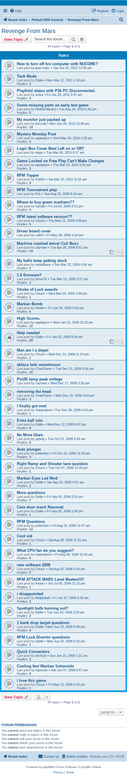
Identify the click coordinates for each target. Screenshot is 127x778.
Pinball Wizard (45, 109)
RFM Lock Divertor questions (43, 637)
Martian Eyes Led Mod (37, 478)
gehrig (39, 439)
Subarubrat (43, 410)
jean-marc (42, 68)
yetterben (42, 453)
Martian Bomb (30, 304)
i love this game (31, 680)
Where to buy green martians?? (45, 202)
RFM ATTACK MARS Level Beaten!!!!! (50, 579)
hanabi (40, 206)
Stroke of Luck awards (37, 289)
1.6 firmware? (29, 275)
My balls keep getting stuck (42, 260)
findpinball (42, 598)
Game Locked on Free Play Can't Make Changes (60, 161)
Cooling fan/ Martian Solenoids (45, 666)
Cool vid (24, 536)
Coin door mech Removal (40, 507)
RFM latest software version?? (44, 216)
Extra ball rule (30, 420)
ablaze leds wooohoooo (39, 364)
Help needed (28, 333)
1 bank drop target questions (43, 623)
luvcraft (40, 123)
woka (39, 94)
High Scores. (28, 318)
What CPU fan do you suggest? (45, 550)
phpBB (48, 767)
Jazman (41, 247)
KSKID (40, 179)
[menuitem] (16, 10)
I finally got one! (32, 406)
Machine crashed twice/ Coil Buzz (48, 243)
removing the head (34, 391)
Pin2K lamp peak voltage (39, 379)
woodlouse (43, 264)
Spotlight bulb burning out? (42, 608)
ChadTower (43, 368)
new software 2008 (33, 565)
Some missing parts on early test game (53, 105)
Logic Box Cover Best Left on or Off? (50, 148)
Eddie (39, 80)
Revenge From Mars (28, 31)
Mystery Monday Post (36, 134)
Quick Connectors (33, 651)
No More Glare (30, 435)
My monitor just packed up (41, 119)
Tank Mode (27, 76)
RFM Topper (28, 175)
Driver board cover (34, 231)
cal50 (39, 235)
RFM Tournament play (37, 190)
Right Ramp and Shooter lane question (52, 464)
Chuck (40, 220)
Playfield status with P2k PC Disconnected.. (57, 90)
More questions (31, 492)
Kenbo (40, 308)
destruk (40, 655)
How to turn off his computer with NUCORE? (57, 64)
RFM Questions (31, 521)
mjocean (41, 670)
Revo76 (41, 279)
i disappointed (30, 594)
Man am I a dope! (32, 350)
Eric (38, 194)
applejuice (42, 138)
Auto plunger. (29, 449)
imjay (39, 152)
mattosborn (43, 554)
